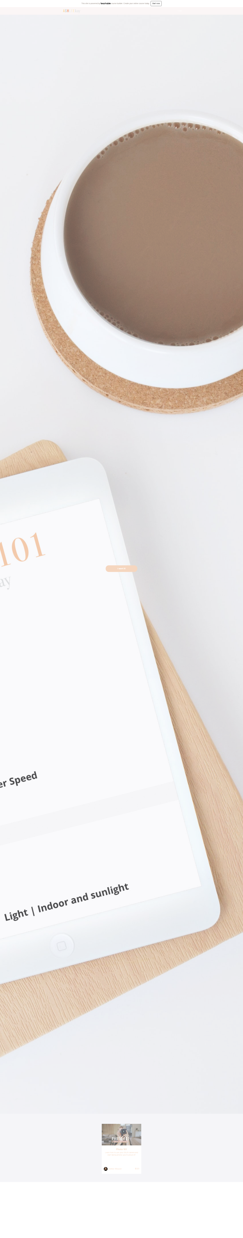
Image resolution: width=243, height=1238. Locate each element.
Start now (156, 3)
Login (180, 11)
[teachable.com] (106, 3)
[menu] (179, 11)
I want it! (121, 569)
